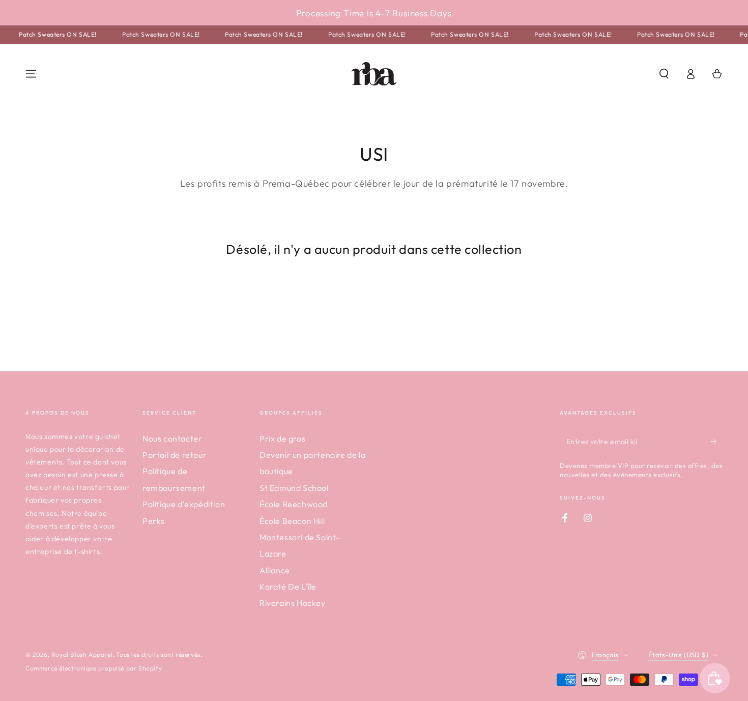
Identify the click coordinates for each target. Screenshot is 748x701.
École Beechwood (294, 504)
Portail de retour (174, 455)
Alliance (275, 570)
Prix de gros (282, 438)
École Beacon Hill (292, 521)
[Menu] (31, 74)
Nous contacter (172, 438)
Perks (153, 521)
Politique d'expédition (183, 504)
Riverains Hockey (293, 603)
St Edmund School (294, 488)
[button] (664, 74)
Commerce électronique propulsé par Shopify (93, 668)
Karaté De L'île (288, 586)
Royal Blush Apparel (81, 654)
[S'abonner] (717, 441)
